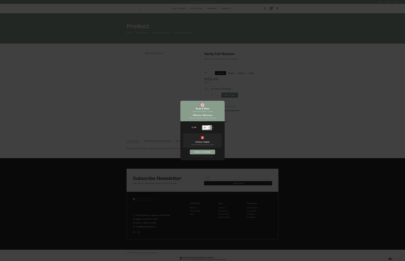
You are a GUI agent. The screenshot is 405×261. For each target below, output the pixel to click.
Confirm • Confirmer (202, 152)
